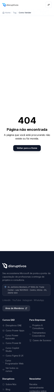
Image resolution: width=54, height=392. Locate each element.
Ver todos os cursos (12, 369)
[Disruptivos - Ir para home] (10, 5)
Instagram (27, 300)
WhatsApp (39, 300)
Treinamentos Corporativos (39, 334)
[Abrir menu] (49, 5)
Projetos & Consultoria (38, 327)
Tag (14, 13)
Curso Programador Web (14, 362)
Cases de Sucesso (42, 340)
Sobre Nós (11, 384)
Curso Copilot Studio (12, 349)
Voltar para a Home (27, 148)
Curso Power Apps (15, 330)
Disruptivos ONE (14, 325)
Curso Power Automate (11, 337)
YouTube (16, 300)
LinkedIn (6, 300)
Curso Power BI (13, 343)
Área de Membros (14, 308)
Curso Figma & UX (15, 355)
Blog (8, 389)
